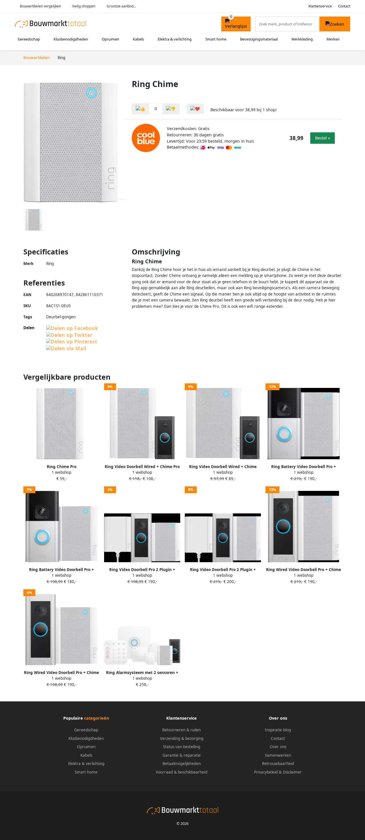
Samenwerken (278, 755)
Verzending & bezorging (181, 738)
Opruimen (110, 39)
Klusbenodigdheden (71, 39)
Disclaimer (292, 772)
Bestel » (322, 138)
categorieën (96, 718)
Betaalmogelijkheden (182, 763)
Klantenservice (320, 6)
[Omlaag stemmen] (170, 109)
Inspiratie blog (278, 729)
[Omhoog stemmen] (140, 109)
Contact (344, 6)
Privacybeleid (266, 772)
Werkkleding (302, 39)
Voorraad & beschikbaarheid (181, 772)
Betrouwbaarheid (278, 763)
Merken (333, 39)
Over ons (278, 746)
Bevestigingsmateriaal (259, 39)
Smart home (215, 39)
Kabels (138, 39)
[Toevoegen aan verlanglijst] (195, 109)
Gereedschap (29, 39)
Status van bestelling (181, 746)
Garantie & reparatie (182, 755)
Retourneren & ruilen (181, 729)
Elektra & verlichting (175, 39)
